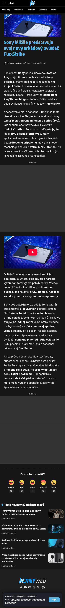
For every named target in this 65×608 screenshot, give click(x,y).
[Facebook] (21, 587)
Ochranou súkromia (20, 599)
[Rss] (38, 587)
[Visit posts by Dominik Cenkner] (5, 63)
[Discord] (43, 587)
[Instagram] (34, 587)
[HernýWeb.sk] (32, 3)
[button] (54, 599)
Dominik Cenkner (15, 63)
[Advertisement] (32, 198)
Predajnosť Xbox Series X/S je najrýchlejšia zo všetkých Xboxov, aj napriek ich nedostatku (24, 558)
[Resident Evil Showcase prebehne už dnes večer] (55, 543)
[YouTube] (25, 587)
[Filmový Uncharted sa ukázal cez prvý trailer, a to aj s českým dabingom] (55, 513)
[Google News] (30, 587)
